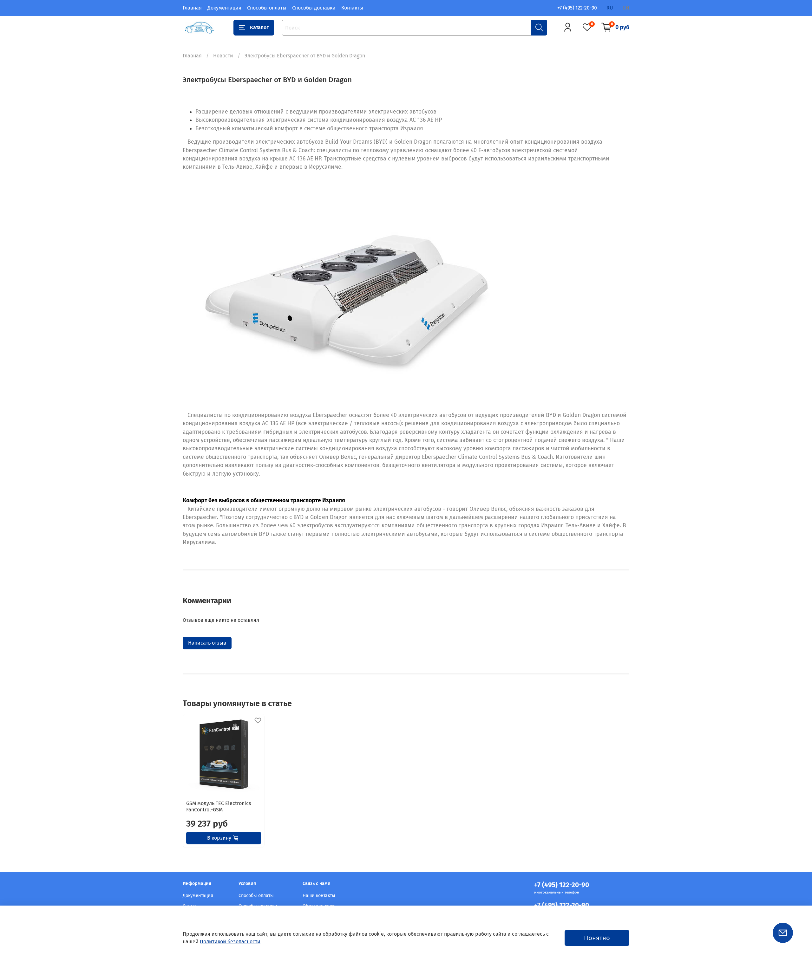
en (626, 8)
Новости (223, 56)
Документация (224, 8)
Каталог (259, 27)
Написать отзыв (207, 643)
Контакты (352, 8)
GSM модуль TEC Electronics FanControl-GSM (218, 806)
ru (609, 8)
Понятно (597, 938)
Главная (192, 8)
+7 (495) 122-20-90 (577, 8)
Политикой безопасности (230, 942)
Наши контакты (319, 895)
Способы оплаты (266, 8)
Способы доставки (314, 8)
